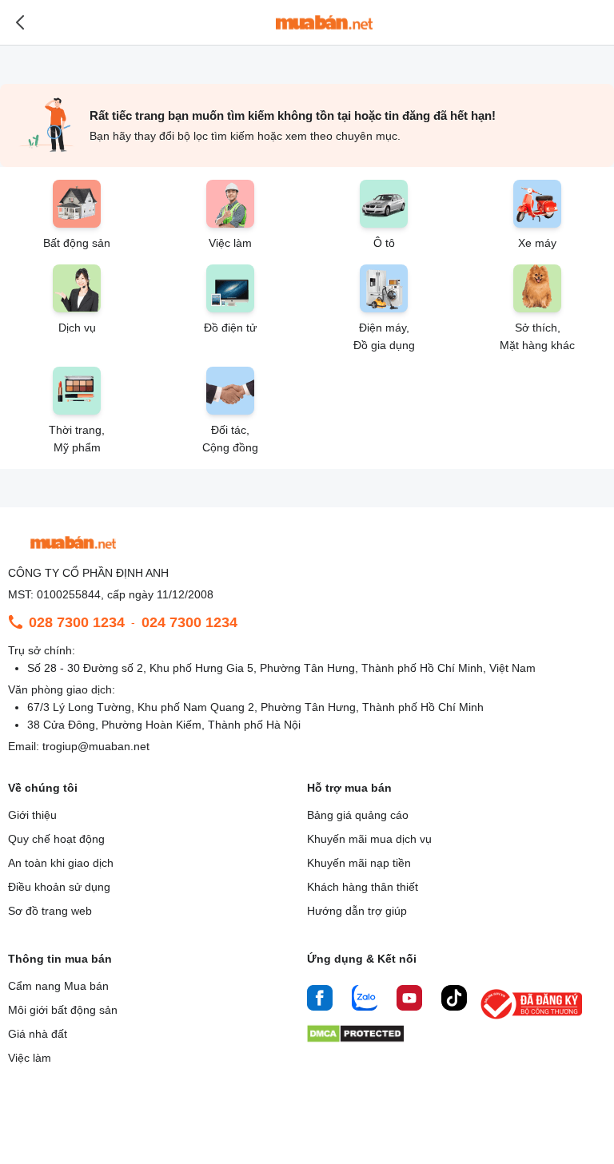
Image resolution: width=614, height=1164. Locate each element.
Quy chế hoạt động (56, 838)
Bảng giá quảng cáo (358, 814)
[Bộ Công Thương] (532, 1020)
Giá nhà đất (37, 1033)
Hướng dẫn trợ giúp (357, 910)
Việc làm (29, 1057)
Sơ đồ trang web (50, 910)
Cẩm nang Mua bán (58, 985)
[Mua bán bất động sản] (324, 22)
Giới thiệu (32, 814)
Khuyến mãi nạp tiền (359, 862)
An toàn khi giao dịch (61, 862)
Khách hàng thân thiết (362, 886)
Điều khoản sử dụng (59, 886)
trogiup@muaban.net (96, 746)
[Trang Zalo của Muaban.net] (364, 1000)
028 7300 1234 (77, 622)
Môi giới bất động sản (63, 1009)
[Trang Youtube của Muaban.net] (409, 1000)
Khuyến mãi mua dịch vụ (369, 838)
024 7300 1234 (189, 622)
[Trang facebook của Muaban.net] (320, 1000)
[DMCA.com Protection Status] (355, 1038)
